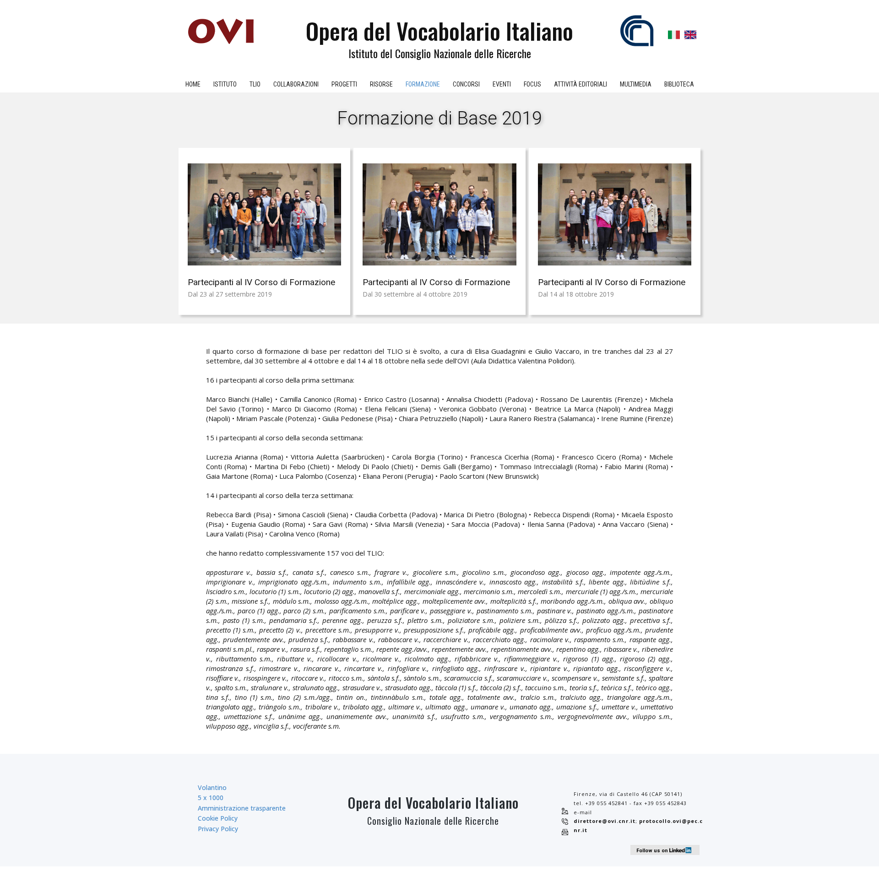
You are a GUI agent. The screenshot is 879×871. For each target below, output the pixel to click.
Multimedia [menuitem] (635, 84)
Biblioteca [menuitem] (679, 84)
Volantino (212, 787)
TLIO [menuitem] (255, 84)
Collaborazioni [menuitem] (296, 84)
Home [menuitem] (193, 84)
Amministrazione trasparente (242, 808)
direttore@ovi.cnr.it (604, 820)
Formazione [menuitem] (423, 84)
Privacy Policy (218, 828)
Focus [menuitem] (532, 84)
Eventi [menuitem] (502, 84)
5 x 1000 (210, 797)
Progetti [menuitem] (344, 84)
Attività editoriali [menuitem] (580, 84)
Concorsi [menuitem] (466, 84)
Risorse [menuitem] (381, 84)
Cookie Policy (218, 818)
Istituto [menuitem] (225, 84)
